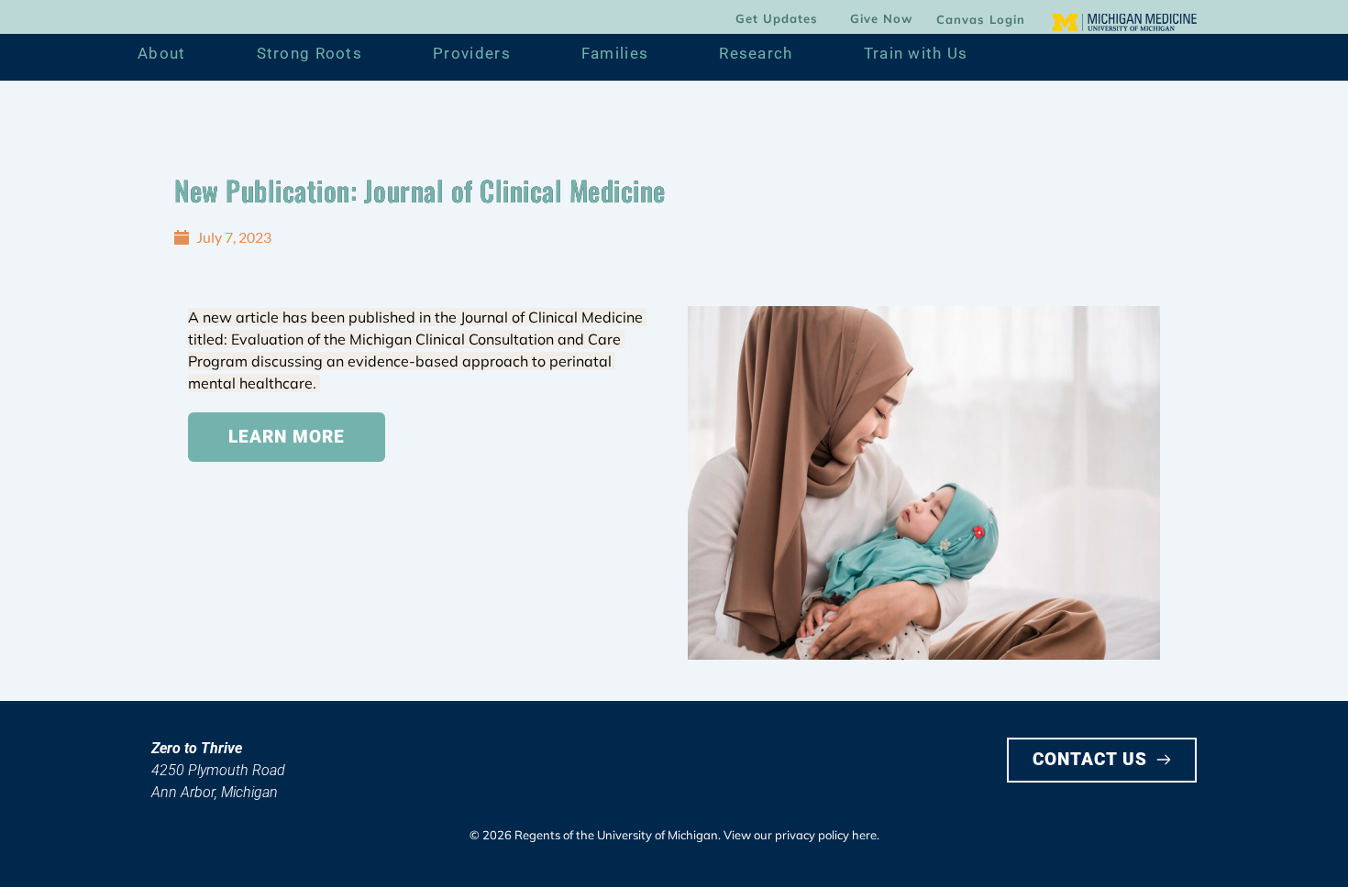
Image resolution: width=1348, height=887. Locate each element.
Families (614, 53)
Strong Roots (310, 53)
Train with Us (916, 53)
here (864, 834)
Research (755, 53)
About (162, 53)
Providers (472, 53)
